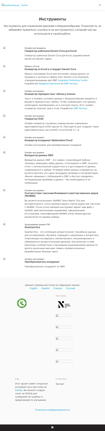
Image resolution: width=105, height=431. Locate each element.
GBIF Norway (70, 83)
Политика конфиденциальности (52, 409)
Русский (70, 288)
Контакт (60, 384)
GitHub (18, 390)
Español (45, 288)
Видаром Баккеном (49, 83)
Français (57, 288)
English (33, 288)
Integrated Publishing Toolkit (73, 80)
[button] (100, 5)
